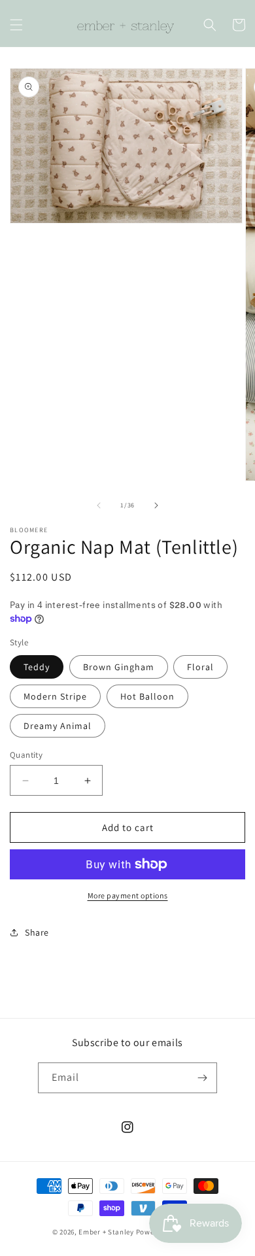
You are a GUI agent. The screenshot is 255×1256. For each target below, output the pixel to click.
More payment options (128, 895)
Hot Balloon (147, 696)
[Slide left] (98, 505)
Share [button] (37, 932)
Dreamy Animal (58, 726)
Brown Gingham (118, 667)
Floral (200, 667)
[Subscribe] (202, 1077)
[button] (16, 24)
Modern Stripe (55, 696)
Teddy (37, 667)
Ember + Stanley (106, 1231)
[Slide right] (156, 505)
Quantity (26, 754)
